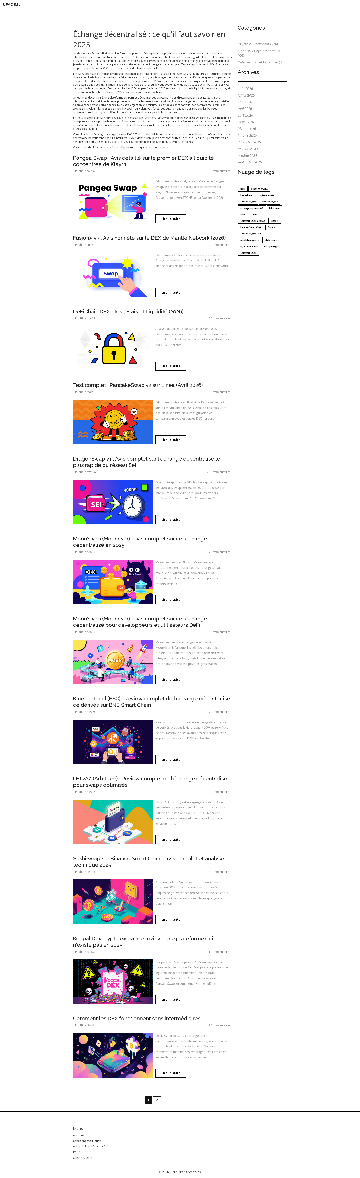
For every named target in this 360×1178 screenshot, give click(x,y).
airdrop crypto (248, 201)
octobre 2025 (247, 155)
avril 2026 (245, 115)
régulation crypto (249, 240)
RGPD (76, 1152)
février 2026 (247, 129)
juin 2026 (245, 102)
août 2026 (245, 89)
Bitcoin (274, 220)
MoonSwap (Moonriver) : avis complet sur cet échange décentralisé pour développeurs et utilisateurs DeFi (140, 622)
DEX (255, 214)
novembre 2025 (249, 149)
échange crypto (259, 188)
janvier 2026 (247, 135)
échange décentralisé (251, 208)
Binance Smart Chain (251, 227)
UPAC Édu (12, 4)
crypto (243, 214)
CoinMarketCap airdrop (252, 220)
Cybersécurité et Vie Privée (260, 62)
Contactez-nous (82, 1157)
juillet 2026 (246, 95)
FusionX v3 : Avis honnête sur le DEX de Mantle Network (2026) (149, 238)
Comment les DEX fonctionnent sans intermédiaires (136, 1018)
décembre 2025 (249, 142)
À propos (78, 1135)
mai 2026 (245, 109)
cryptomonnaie (266, 195)
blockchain (246, 195)
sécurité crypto (270, 201)
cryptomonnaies (249, 246)
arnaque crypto (272, 246)
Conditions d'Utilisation (87, 1141)
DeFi (242, 188)
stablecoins (271, 240)
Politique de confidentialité (89, 1146)
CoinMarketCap (248, 253)
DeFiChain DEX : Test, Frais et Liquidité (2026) (128, 311)
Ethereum (274, 208)
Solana (271, 227)
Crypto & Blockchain (258, 44)
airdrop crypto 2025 (251, 233)
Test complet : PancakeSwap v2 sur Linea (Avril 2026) (138, 385)
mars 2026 (246, 122)
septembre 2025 (250, 162)
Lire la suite (171, 218)
